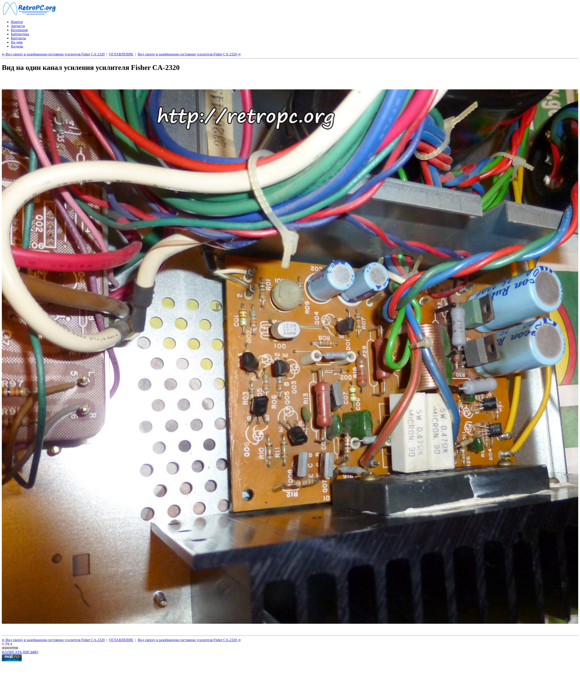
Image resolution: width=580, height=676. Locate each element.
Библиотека (20, 34)
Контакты (18, 38)
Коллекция (19, 30)
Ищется (17, 22)
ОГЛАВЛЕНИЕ (121, 54)
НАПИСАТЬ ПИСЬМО (20, 652)
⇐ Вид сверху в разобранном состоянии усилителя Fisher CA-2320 (53, 54)
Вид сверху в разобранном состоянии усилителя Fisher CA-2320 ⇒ (189, 54)
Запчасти (18, 26)
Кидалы (17, 46)
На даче (17, 42)
